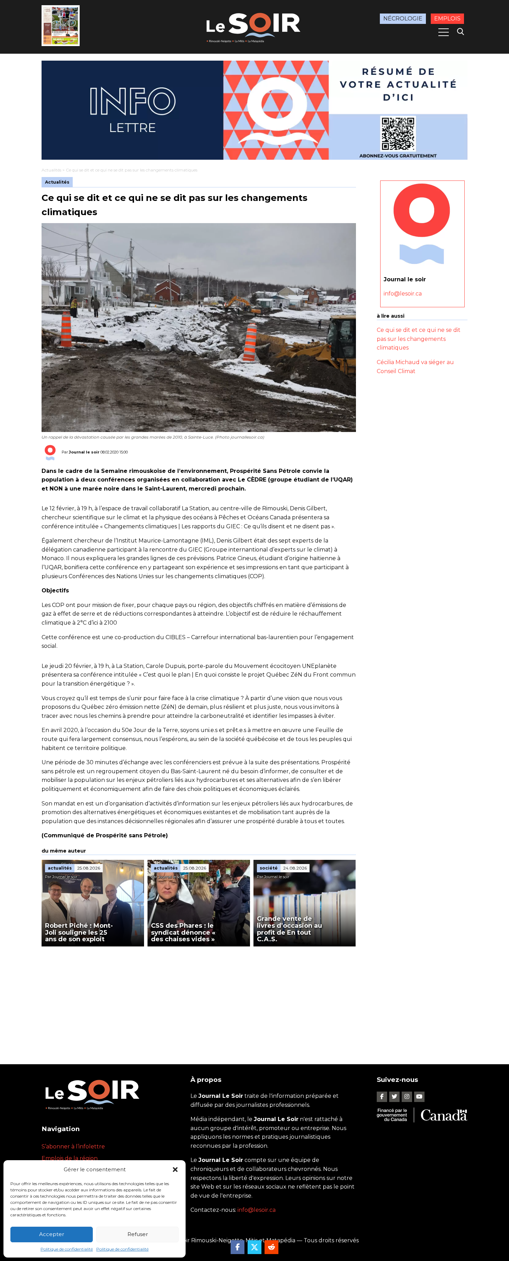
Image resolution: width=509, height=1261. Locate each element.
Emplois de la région (70, 1158)
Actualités (51, 170)
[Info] (254, 110)
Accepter (51, 1234)
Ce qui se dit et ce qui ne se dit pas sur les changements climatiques (419, 339)
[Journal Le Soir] (254, 26)
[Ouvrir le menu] (443, 32)
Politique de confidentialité (67, 1249)
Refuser (137, 1234)
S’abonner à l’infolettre (73, 1146)
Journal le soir (84, 452)
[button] (175, 1169)
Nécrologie (402, 18)
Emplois (447, 18)
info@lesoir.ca (403, 293)
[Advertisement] (199, 998)
